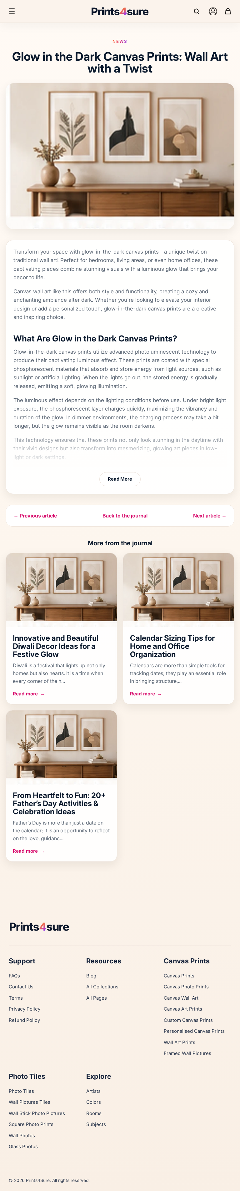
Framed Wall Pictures (187, 1053)
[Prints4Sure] (120, 926)
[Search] (197, 11)
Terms (16, 998)
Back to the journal (125, 515)
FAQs (14, 976)
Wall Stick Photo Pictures (37, 1113)
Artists (93, 1091)
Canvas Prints (179, 976)
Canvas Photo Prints (186, 987)
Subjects (96, 1124)
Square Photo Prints (31, 1124)
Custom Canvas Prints (188, 1020)
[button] (12, 11)
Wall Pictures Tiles (29, 1102)
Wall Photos (22, 1135)
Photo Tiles (21, 1091)
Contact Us (21, 987)
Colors (93, 1102)
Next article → (210, 515)
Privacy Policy (24, 1009)
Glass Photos (23, 1146)
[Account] (213, 11)
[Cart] (227, 11)
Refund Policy (24, 1020)
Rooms (94, 1113)
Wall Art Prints (179, 1042)
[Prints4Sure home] (120, 11)
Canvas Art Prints (183, 1009)
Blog (91, 976)
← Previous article (35, 515)
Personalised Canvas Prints (194, 1031)
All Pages (96, 998)
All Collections (102, 987)
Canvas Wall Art (181, 998)
